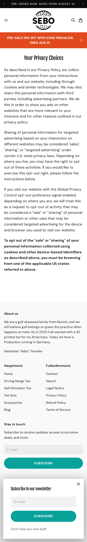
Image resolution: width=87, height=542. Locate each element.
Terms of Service (58, 410)
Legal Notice (55, 388)
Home (8, 374)
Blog (7, 410)
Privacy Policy (56, 395)
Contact (52, 374)
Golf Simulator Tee (17, 388)
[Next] (83, 4)
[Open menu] (6, 20)
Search (51, 381)
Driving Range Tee (17, 381)
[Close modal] (78, 484)
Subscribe (43, 516)
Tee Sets (10, 395)
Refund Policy (56, 402)
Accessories (13, 402)
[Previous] (6, 4)
